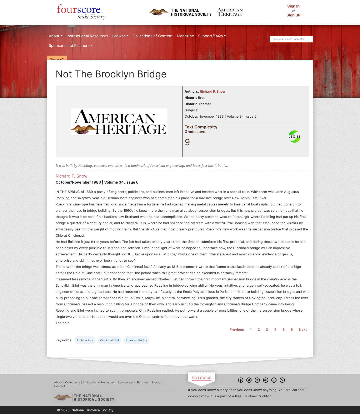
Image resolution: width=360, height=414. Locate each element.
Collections (72, 382)
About (54, 36)
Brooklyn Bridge (136, 340)
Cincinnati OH (109, 340)
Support (156, 382)
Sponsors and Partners (69, 45)
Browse (119, 36)
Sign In (293, 6)
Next (303, 329)
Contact (59, 386)
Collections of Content (153, 36)
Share (55, 59)
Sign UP (293, 15)
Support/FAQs (210, 36)
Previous (237, 329)
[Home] (81, 12)
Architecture (85, 340)
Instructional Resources (87, 36)
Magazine (185, 36)
